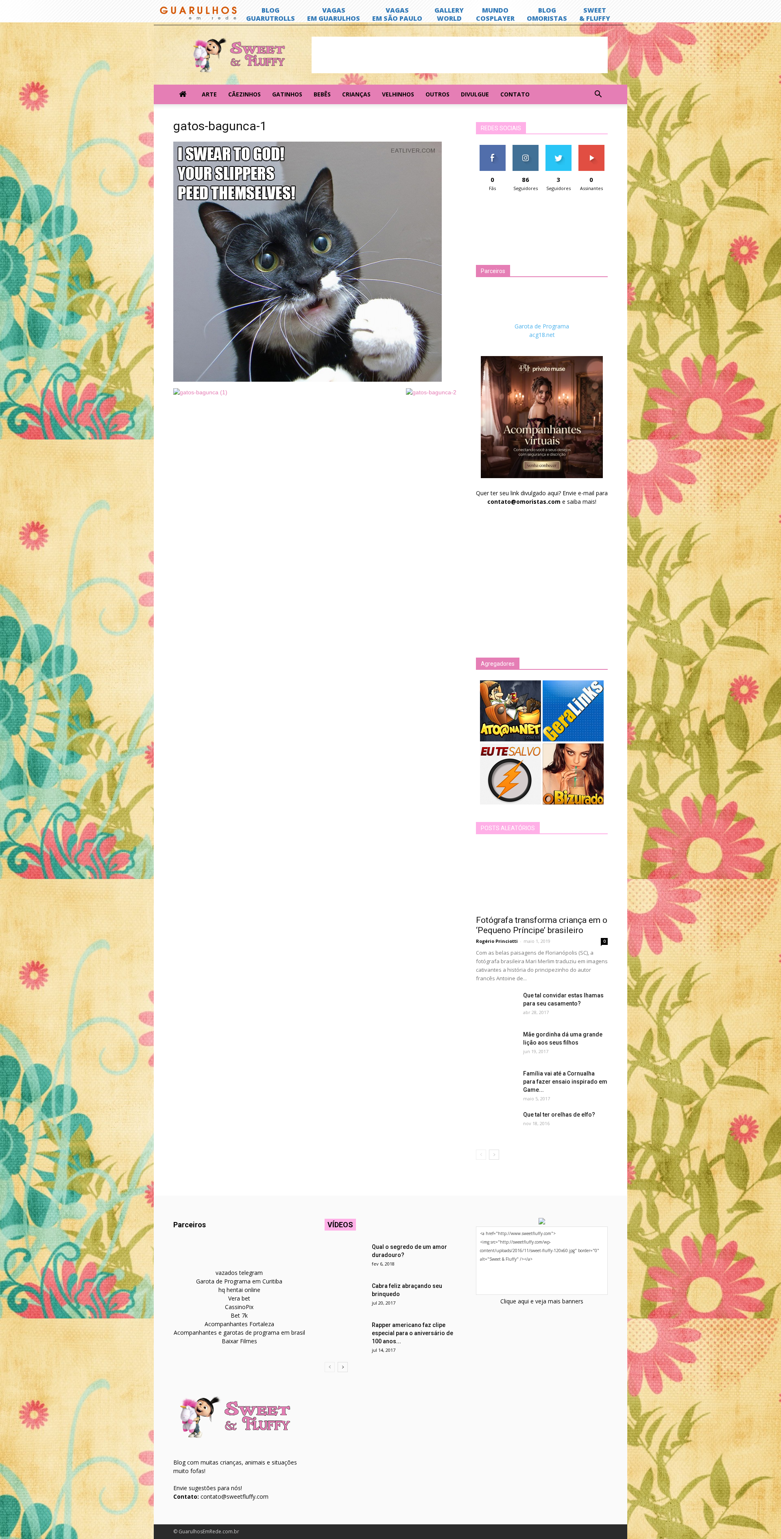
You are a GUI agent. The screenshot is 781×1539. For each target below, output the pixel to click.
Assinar (591, 148)
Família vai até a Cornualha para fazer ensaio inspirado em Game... (565, 1081)
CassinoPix (239, 1307)
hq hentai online (239, 1290)
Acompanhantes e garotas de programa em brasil (239, 1332)
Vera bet (239, 1298)
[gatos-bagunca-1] (307, 379)
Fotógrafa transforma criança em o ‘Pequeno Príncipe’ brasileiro (541, 925)
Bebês (322, 94)
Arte (209, 94)
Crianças (356, 94)
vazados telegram (239, 1273)
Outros (437, 94)
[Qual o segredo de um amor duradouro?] (345, 1257)
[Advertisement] (460, 55)
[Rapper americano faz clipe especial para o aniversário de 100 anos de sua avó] (345, 1335)
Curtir (493, 148)
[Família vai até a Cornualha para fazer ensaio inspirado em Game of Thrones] (496, 1083)
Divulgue (475, 94)
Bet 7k (239, 1315)
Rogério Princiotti (497, 941)
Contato (515, 94)
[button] (598, 94)
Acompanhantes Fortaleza (239, 1324)
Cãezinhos (244, 94)
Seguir (525, 148)
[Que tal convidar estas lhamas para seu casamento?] (496, 1005)
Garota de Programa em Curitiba (239, 1281)
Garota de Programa (542, 326)
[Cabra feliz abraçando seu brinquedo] (345, 1296)
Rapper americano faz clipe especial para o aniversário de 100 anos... (412, 1333)
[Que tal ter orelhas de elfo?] (496, 1125)
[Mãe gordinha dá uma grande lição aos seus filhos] (496, 1044)
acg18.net (542, 335)
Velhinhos (398, 94)
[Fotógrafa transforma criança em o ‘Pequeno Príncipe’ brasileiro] (542, 877)
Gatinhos (287, 94)
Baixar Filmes (239, 1341)
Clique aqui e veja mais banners (541, 1301)
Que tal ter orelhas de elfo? (559, 1114)
